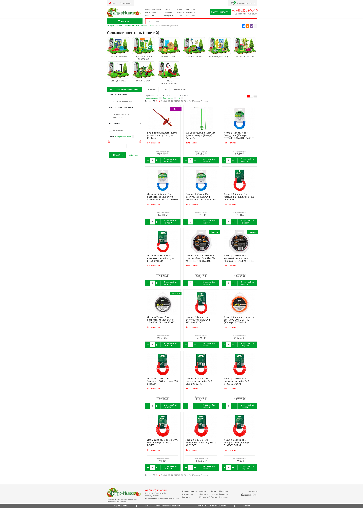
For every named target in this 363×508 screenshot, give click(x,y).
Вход (114, 3)
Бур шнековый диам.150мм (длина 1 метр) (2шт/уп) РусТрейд (162, 135)
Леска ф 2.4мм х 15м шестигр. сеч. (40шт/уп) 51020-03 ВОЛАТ (198, 320)
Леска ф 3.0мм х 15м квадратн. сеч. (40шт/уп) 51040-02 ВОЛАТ (237, 443)
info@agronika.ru (152, 495)
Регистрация (125, 3)
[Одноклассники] (247, 26)
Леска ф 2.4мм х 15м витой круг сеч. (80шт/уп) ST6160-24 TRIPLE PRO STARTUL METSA (200, 259)
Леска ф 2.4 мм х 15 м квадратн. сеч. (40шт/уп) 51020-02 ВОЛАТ (160, 258)
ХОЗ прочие (118, 130)
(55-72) (177, 101)
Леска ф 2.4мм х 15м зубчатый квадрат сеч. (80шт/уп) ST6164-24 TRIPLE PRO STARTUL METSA (239, 259)
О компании (150, 12)
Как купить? (169, 15)
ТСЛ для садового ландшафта (121, 115)
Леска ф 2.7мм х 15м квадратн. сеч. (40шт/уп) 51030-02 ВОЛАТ (198, 381)
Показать (117, 155)
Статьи (179, 15)
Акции (179, 9)
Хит (165, 89)
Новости (180, 12)
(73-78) (183, 101)
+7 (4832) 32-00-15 (245, 10)
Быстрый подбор (220, 12)
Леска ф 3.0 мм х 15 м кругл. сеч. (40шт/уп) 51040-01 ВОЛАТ (162, 443)
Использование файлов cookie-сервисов (162, 506)
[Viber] (251, 26)
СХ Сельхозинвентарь (122, 101)
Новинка (152, 89)
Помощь (246, 506)
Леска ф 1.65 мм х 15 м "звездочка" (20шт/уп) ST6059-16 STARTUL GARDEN (239, 135)
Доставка (168, 12)
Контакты (149, 15)
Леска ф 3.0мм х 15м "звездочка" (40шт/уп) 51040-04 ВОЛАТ (201, 443)
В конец (204, 101)
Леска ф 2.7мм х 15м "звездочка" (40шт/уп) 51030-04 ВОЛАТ (162, 381)
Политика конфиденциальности (212, 506)
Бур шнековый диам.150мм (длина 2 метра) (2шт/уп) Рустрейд (200, 135)
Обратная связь (121, 506)
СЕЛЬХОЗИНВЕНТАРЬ (142, 26)
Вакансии (190, 12)
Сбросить (133, 155)
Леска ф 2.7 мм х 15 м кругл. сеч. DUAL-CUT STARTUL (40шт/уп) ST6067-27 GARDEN (239, 321)
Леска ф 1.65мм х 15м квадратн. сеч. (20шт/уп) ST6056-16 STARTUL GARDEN (162, 197)
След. (197, 101)
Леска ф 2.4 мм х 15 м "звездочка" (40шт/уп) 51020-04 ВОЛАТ (239, 197)
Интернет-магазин (153, 9)
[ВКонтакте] (243, 26)
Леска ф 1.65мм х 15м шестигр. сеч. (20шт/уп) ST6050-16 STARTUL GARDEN (200, 197)
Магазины (190, 9)
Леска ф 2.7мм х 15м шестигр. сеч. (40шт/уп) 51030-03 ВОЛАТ (236, 381)
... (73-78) (191, 101)
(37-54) (170, 101)
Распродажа (180, 89)
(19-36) (164, 101)
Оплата (167, 9)
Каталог (128, 26)
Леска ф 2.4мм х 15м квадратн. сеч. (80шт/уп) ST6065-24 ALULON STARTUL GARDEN (162, 321)
